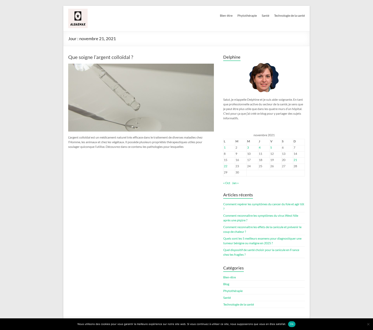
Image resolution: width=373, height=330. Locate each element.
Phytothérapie (247, 15)
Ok (292, 324)
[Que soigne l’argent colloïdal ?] (141, 65)
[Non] (368, 324)
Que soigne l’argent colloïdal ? (100, 57)
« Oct (226, 183)
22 (225, 166)
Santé (265, 15)
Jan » (235, 183)
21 (295, 160)
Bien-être (226, 15)
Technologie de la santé (289, 15)
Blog (226, 284)
